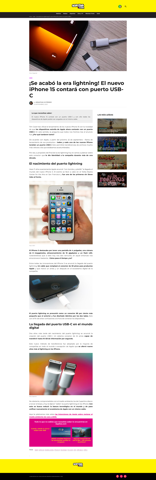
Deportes (72, 13)
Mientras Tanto (89, 13)
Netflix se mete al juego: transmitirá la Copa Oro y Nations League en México (112, 148)
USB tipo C (80, 450)
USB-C (85, 450)
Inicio (30, 16)
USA (75, 450)
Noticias (58, 13)
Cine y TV (80, 13)
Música (65, 13)
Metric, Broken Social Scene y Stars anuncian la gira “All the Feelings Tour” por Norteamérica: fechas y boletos (111, 184)
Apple (36, 450)
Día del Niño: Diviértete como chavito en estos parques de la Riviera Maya (111, 130)
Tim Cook (70, 450)
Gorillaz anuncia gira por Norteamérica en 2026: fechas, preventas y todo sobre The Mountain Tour (111, 166)
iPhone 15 (57, 450)
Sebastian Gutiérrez (44, 102)
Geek (98, 13)
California (41, 450)
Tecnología (63, 450)
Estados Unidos (49, 450)
